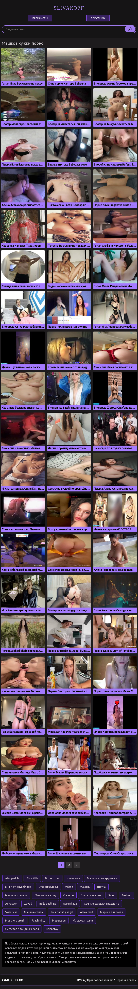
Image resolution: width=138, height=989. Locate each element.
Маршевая (59, 920)
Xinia (111, 895)
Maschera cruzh (15, 920)
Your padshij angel (61, 912)
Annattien (11, 903)
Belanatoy (52, 928)
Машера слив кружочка (102, 878)
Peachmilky (38, 920)
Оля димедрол (48, 886)
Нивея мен (73, 878)
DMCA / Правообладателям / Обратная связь (106, 980)
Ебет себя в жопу (45, 895)
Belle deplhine (47, 903)
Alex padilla (12, 878)
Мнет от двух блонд (18, 886)
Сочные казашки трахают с (101, 903)
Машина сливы (33, 912)
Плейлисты (40, 18)
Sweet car (11, 912)
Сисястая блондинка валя (22, 928)
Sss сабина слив (91, 895)
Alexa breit (86, 912)
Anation (126, 895)
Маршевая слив (83, 920)
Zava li (28, 903)
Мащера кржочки (16, 895)
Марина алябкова (111, 912)
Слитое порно (12, 980)
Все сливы (98, 18)
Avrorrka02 (70, 903)
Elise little (32, 878)
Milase (69, 886)
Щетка (101, 886)
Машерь (85, 886)
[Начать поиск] (130, 29)
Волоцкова (52, 878)
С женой (68, 895)
